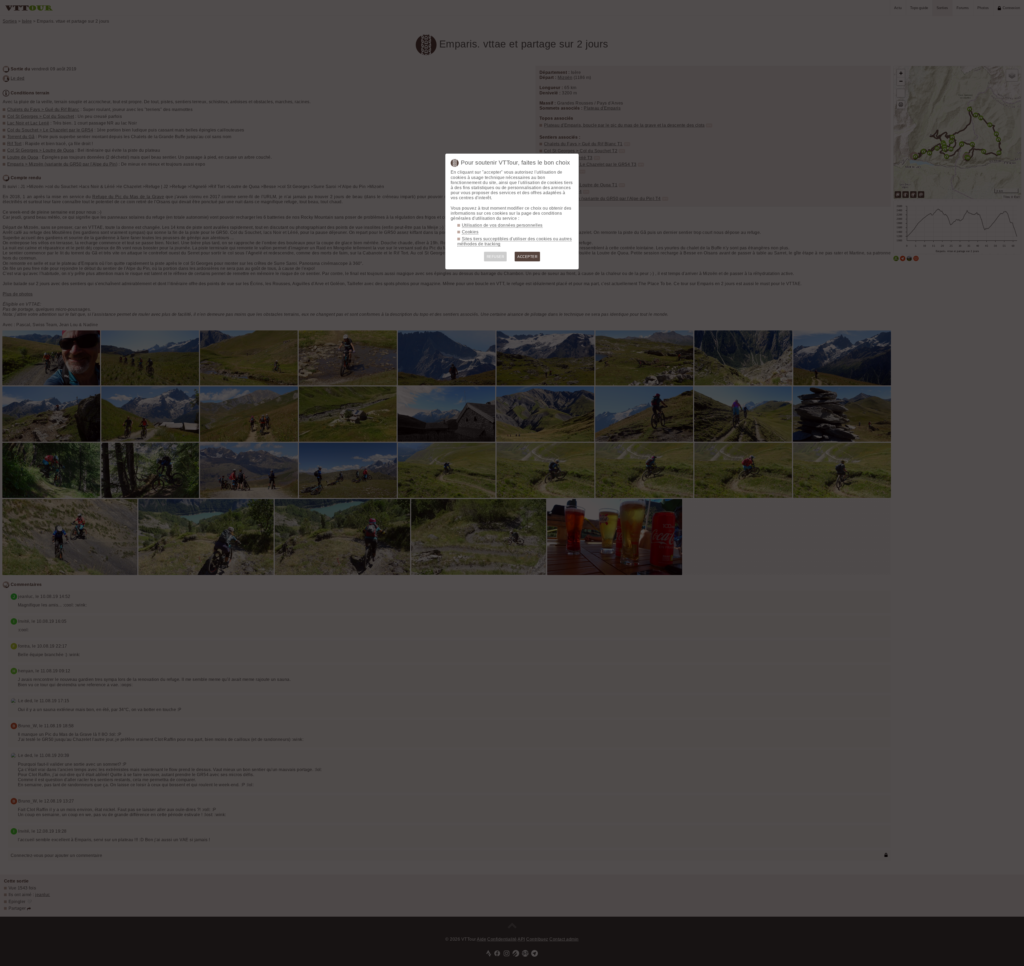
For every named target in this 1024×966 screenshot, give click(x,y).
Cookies (470, 232)
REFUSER (495, 257)
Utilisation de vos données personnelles (502, 225)
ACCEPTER (527, 257)
